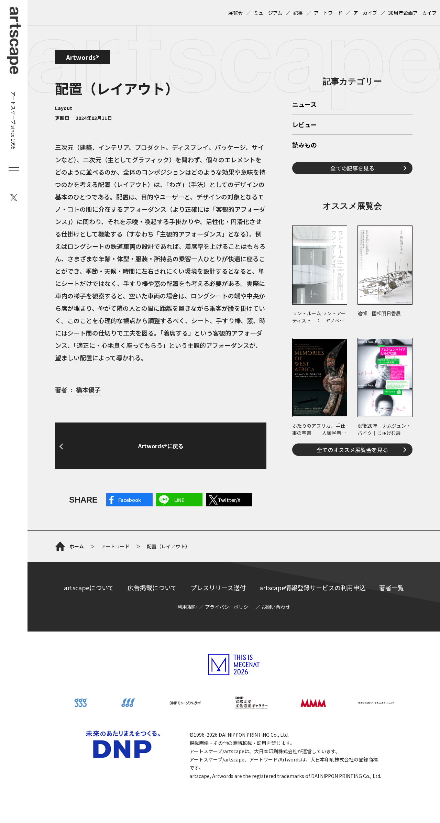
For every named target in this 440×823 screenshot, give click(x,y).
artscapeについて (89, 587)
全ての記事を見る (352, 168)
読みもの (304, 145)
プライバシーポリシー (229, 606)
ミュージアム (268, 12)
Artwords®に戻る (161, 446)
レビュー (304, 125)
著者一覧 (391, 587)
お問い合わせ (275, 606)
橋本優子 (88, 389)
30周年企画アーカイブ (412, 12)
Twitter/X (229, 499)
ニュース (304, 105)
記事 (298, 12)
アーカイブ (365, 12)
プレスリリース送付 (218, 587)
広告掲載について (152, 587)
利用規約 (187, 606)
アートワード (328, 12)
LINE (179, 499)
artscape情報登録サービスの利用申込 (312, 587)
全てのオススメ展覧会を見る (352, 450)
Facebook (129, 499)
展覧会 (235, 12)
